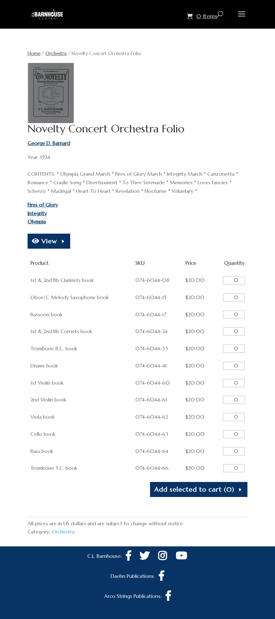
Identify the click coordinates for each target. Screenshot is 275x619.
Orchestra (56, 53)
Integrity (37, 213)
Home (34, 53)
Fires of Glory (43, 204)
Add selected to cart (194, 489)
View (48, 241)
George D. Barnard (49, 143)
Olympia (37, 221)
